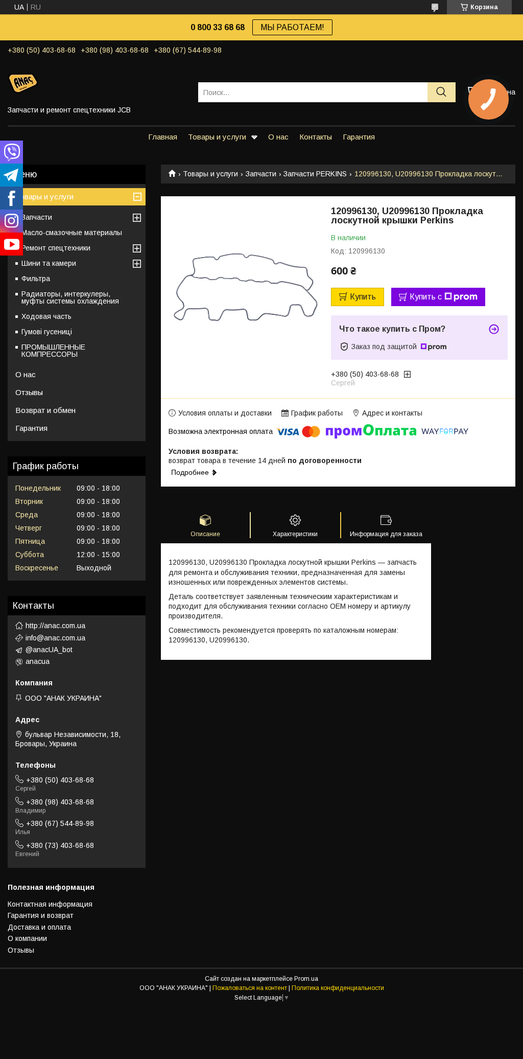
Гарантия (359, 136)
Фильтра (35, 278)
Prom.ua (306, 978)
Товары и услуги (217, 136)
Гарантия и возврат (41, 915)
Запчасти (261, 174)
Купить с (426, 296)
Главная (162, 136)
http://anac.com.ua (55, 625)
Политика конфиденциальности (338, 988)
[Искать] (441, 92)
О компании (27, 938)
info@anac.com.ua (55, 638)
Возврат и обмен (45, 410)
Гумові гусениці (46, 332)
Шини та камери (48, 263)
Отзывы (29, 392)
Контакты (315, 136)
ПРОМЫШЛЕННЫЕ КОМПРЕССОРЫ (53, 350)
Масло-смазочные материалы (71, 232)
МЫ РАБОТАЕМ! (292, 27)
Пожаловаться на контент (249, 988)
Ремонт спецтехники (55, 248)
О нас (278, 136)
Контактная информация (50, 904)
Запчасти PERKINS (315, 174)
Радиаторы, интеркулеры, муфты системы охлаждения (70, 297)
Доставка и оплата (39, 927)
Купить (363, 296)
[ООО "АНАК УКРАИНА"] (96, 82)
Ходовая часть (46, 316)
